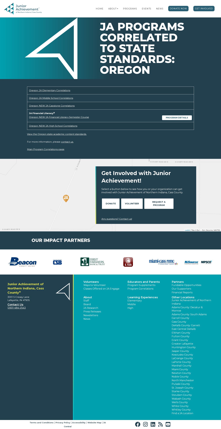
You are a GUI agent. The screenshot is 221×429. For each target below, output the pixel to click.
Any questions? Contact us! (116, 218)
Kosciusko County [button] (182, 354)
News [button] (86, 319)
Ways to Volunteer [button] (94, 285)
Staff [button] (86, 300)
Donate (111, 203)
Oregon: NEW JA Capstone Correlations (52, 105)
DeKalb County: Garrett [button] (186, 325)
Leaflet (187, 230)
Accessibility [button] (79, 422)
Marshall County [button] (181, 365)
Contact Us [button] (15, 304)
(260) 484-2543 (17, 307)
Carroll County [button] (180, 318)
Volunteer (132, 203)
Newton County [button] (181, 373)
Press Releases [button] (92, 311)
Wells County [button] (180, 402)
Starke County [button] (180, 391)
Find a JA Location (182, 413)
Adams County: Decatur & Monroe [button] (187, 309)
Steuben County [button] (182, 395)
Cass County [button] (179, 321)
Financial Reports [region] (182, 292)
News (159, 8)
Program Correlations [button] (140, 288)
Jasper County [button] (180, 351)
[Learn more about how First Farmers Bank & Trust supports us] (92, 262)
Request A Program (159, 203)
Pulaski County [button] (181, 384)
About (112, 8)
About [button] (87, 297)
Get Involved (204, 8)
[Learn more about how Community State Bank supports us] (57, 262)
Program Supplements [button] (141, 285)
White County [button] (180, 406)
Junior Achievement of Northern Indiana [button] (191, 302)
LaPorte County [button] (181, 362)
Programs (130, 8)
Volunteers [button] (91, 282)
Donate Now (178, 8)
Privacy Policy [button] (62, 422)
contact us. (67, 141)
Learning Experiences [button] (142, 297)
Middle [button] (131, 304)
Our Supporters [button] (181, 288)
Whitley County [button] (181, 409)
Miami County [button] (180, 369)
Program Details (177, 117)
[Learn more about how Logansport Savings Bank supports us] (128, 262)
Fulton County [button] (180, 336)
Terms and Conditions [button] (42, 422)
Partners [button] (178, 282)
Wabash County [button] (181, 398)
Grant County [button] (180, 340)
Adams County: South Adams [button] (189, 314)
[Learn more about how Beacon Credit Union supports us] (22, 262)
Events (146, 8)
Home (99, 8)
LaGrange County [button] (182, 358)
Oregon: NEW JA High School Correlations (53, 125)
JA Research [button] (90, 308)
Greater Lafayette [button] (182, 343)
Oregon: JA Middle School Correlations (51, 98)
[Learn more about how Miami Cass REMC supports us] (163, 262)
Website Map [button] (94, 422)
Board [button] (87, 304)
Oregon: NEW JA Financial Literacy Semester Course (59, 117)
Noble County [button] (180, 376)
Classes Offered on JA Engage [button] (101, 288)
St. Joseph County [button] (182, 387)
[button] (117, 8)
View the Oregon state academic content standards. (57, 134)
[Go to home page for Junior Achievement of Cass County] (22, 9)
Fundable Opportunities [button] (186, 285)
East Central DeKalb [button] (184, 329)
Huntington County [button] (184, 347)
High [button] (130, 308)
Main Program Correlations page (45, 149)
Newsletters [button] (90, 315)
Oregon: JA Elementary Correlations (49, 90)
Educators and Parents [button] (143, 282)
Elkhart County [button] (181, 332)
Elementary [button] (134, 300)
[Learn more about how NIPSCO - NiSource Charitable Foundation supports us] (198, 262)
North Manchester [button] (183, 380)
